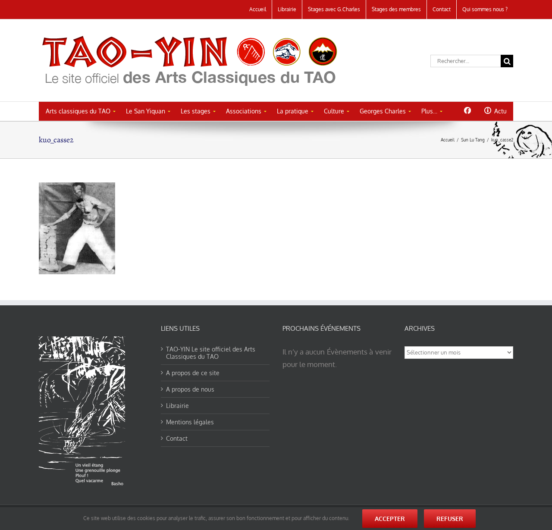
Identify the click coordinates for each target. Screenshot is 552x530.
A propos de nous (190, 389)
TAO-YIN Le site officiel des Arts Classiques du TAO (210, 352)
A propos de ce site (193, 372)
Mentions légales (190, 422)
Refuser (449, 518)
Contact (177, 438)
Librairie (177, 405)
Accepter (390, 518)
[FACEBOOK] (467, 110)
